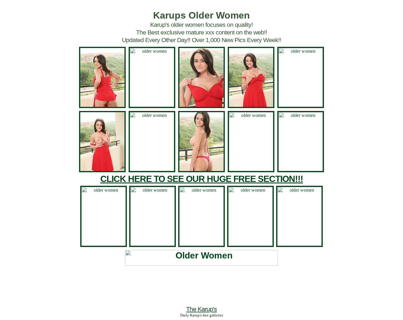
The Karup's (201, 309)
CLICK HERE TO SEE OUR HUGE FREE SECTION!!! (201, 179)
